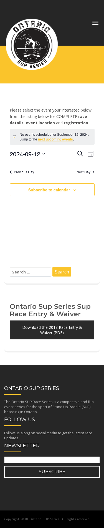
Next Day (83, 172)
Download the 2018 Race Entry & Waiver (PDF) (52, 330)
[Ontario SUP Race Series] (32, 21)
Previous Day (24, 172)
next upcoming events (55, 139)
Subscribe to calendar (49, 190)
